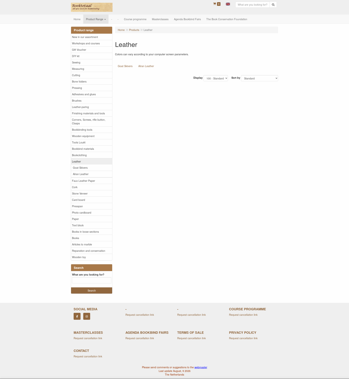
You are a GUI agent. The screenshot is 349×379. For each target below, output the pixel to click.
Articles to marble (82, 244)
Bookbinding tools (82, 129)
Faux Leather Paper (83, 181)
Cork (74, 187)
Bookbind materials (83, 149)
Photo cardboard (81, 212)
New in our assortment (85, 37)
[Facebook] (77, 316)
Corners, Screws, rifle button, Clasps (88, 121)
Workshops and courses (86, 43)
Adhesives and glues (84, 94)
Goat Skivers (80, 167)
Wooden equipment (83, 136)
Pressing (77, 88)
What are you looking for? (88, 274)
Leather (76, 161)
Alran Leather (81, 174)
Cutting (76, 75)
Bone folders (79, 81)
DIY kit (75, 56)
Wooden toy (79, 257)
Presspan (77, 206)
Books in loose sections (85, 231)
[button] (228, 3)
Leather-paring (80, 107)
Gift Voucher (79, 49)
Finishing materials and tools (88, 113)
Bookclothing (79, 155)
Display (198, 77)
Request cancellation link (139, 314)
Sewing (76, 62)
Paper (75, 219)
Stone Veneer (80, 193)
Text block (78, 225)
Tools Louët (78, 142)
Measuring (78, 69)
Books (75, 238)
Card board (78, 200)
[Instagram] (86, 316)
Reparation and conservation (88, 250)
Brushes (76, 100)
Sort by (235, 77)
